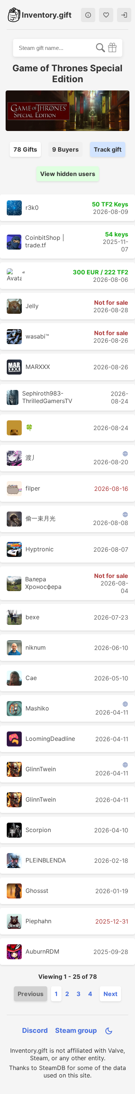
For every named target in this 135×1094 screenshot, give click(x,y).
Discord (35, 1030)
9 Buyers (65, 149)
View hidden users (67, 174)
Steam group (76, 1030)
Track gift (108, 149)
